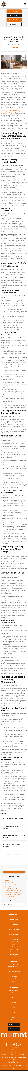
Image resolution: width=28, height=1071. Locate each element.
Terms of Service (22, 1061)
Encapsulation (14, 917)
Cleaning (14, 944)
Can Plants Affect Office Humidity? (11, 846)
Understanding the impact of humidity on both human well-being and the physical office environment (12, 112)
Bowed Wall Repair (14, 979)
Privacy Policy (13, 1061)
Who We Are (14, 1000)
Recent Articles (14, 1010)
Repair (14, 947)
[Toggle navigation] (25, 4)
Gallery (14, 1007)
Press (14, 1012)
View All (14, 956)
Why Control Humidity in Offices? (11, 827)
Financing (14, 1017)
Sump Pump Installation (14, 934)
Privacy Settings (6, 1061)
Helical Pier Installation (14, 992)
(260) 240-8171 (12, 1054)
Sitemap (17, 1062)
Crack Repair (14, 974)
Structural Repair (14, 924)
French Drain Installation (14, 932)
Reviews (14, 1002)
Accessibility (12, 1062)
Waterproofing (14, 919)
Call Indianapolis (15, 11)
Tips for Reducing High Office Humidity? (12, 855)
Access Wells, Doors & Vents (14, 942)
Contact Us (14, 1020)
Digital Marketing (16, 1065)
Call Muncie (15, 15)
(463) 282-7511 (13, 1047)
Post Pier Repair (14, 951)
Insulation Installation (14, 929)
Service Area (14, 1005)
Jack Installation (14, 939)
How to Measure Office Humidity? (10, 836)
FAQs (14, 1015)
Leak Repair (14, 976)
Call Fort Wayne (15, 19)
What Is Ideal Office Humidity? (13, 819)
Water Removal (14, 937)
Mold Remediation (14, 922)
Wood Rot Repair (14, 954)
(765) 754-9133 (9, 1051)
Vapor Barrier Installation (14, 927)
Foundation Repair (14, 990)
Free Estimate (15, 24)
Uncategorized (14, 47)
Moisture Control (14, 949)
